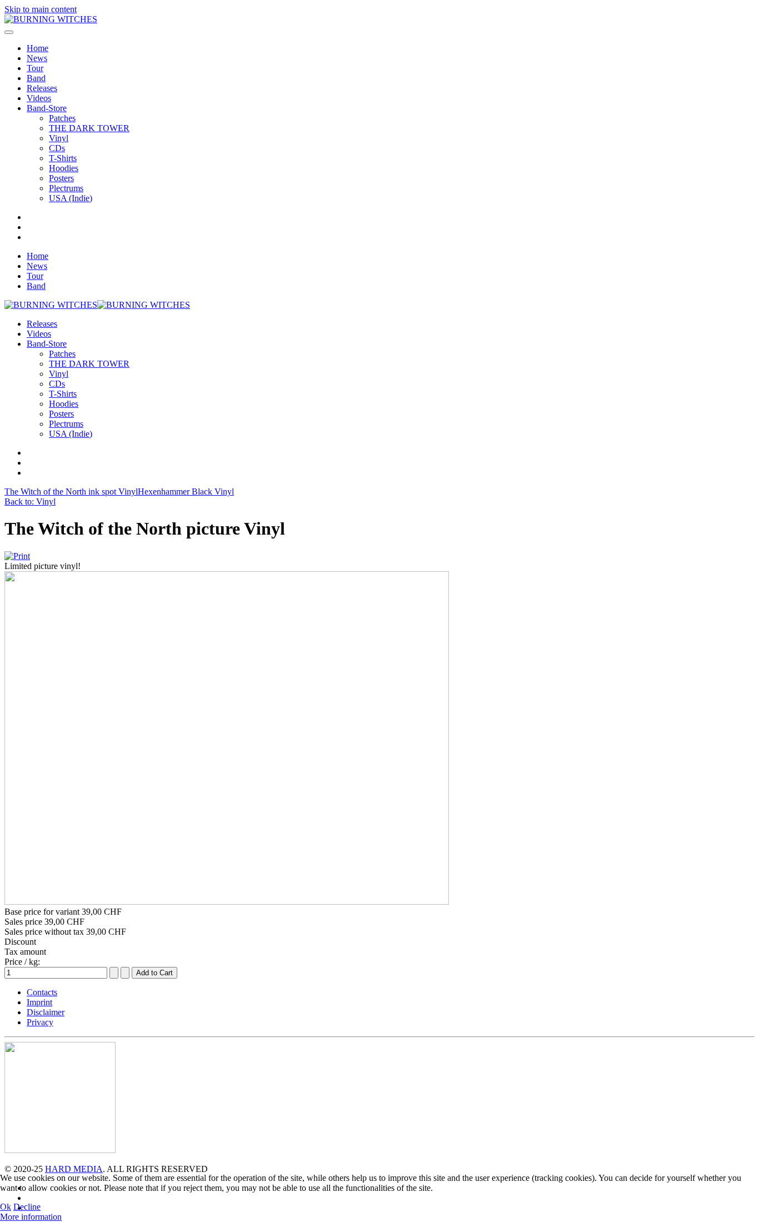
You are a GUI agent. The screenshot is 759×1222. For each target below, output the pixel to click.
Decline (27, 1206)
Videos (39, 98)
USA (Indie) (70, 198)
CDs (57, 148)
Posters (61, 178)
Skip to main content (40, 9)
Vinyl (58, 138)
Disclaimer (45, 1012)
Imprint (39, 1002)
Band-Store (47, 108)
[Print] (17, 556)
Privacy (40, 1022)
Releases (42, 88)
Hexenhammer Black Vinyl (186, 491)
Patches (62, 118)
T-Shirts (63, 158)
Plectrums (66, 188)
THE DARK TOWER (89, 128)
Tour (35, 68)
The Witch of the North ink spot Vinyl (71, 491)
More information (31, 1216)
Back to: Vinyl (30, 501)
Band (36, 78)
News (37, 58)
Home (37, 48)
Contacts (42, 992)
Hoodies (63, 168)
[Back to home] (50, 19)
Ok (5, 1206)
